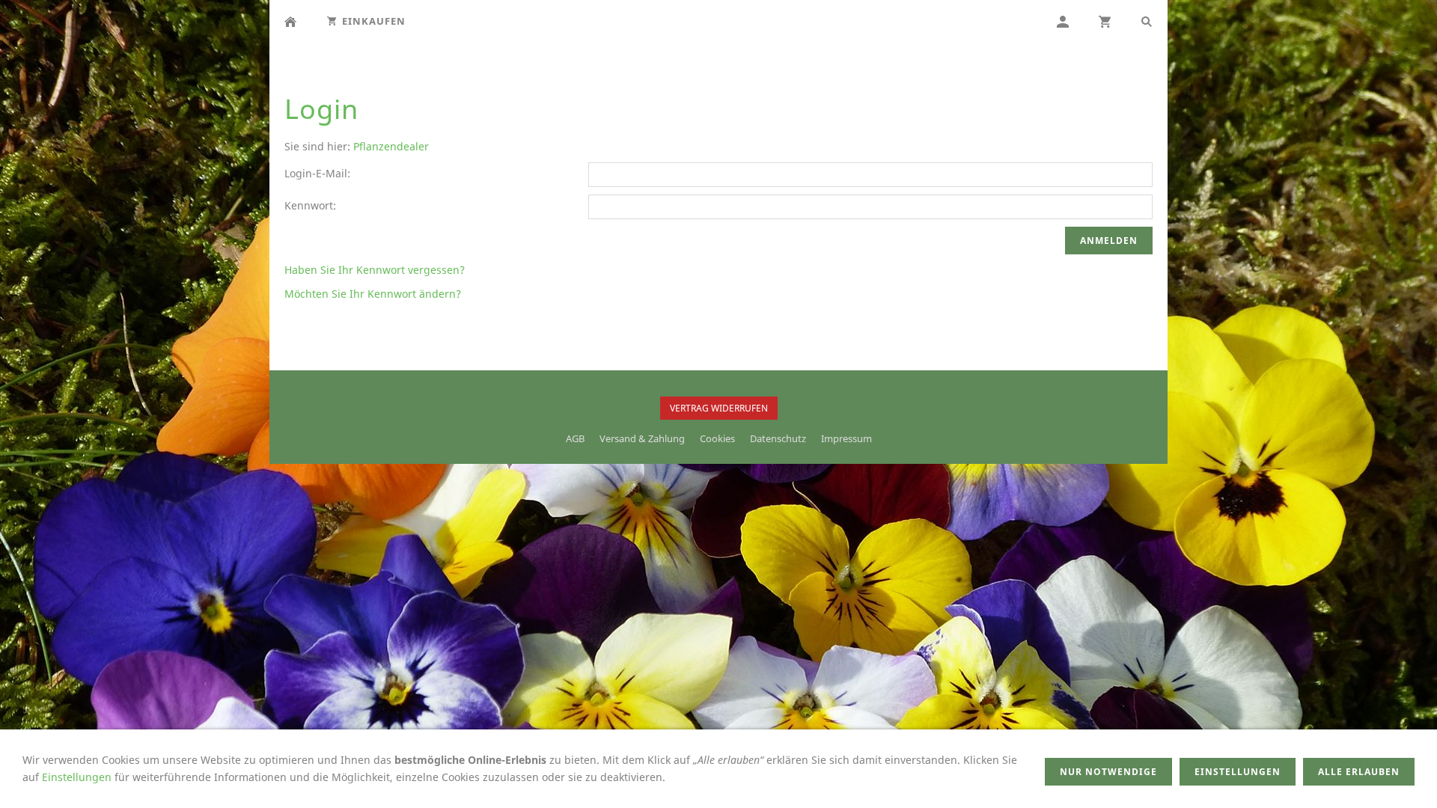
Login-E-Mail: (317, 173)
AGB (575, 438)
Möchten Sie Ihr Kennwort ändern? (372, 294)
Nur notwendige (1108, 771)
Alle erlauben (1359, 771)
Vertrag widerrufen (719, 408)
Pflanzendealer (391, 146)
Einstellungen (77, 777)
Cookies (717, 438)
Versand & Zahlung (642, 438)
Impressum (846, 438)
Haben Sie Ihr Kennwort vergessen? (374, 270)
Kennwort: (310, 205)
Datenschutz (778, 438)
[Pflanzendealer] (290, 21)
